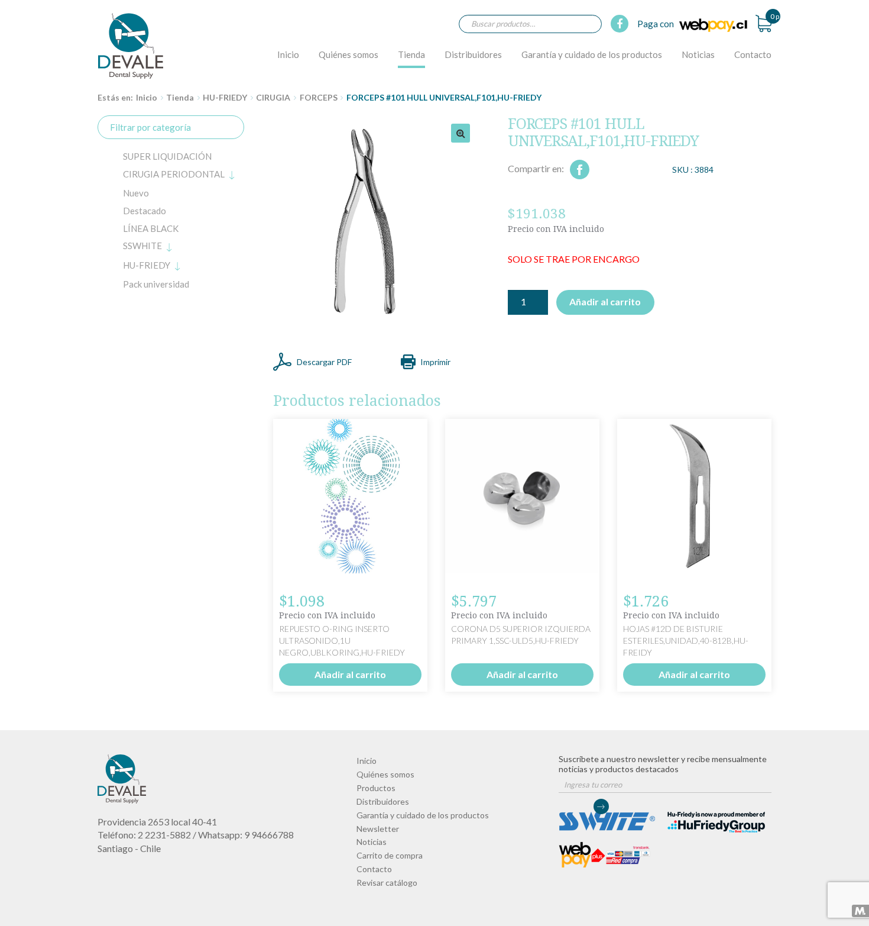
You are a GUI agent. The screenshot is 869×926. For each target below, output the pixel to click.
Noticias (698, 54)
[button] (460, 133)
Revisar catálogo (386, 882)
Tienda (411, 54)
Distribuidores (473, 54)
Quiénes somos (348, 54)
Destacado (144, 210)
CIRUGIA (273, 97)
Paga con (656, 23)
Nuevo (136, 193)
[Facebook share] (579, 169)
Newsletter (377, 829)
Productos (375, 788)
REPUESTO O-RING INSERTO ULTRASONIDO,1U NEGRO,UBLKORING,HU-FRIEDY (342, 640)
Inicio (288, 54)
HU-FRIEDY (225, 97)
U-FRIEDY (146, 265)
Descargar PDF (324, 362)
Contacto (752, 54)
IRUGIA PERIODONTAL (174, 174)
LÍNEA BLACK (151, 228)
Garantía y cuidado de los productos (591, 54)
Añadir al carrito (605, 301)
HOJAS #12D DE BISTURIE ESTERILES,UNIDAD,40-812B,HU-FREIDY (685, 640)
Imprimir (435, 362)
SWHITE (142, 245)
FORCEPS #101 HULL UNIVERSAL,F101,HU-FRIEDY (131, 45)
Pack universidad (156, 284)
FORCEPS (319, 97)
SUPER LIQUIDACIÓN (167, 156)
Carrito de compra (389, 855)
